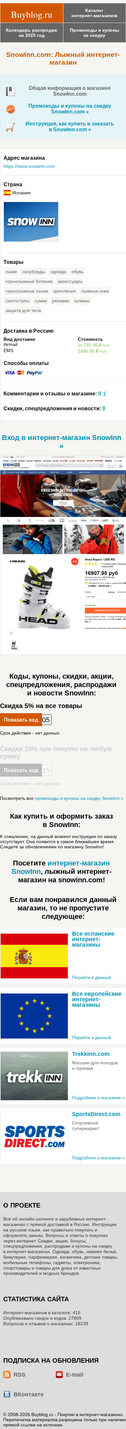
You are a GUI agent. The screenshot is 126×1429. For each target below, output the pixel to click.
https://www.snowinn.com (29, 166)
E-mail (74, 1374)
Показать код (21, 720)
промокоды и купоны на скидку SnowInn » (79, 798)
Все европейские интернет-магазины (96, 999)
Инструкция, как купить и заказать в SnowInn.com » (70, 126)
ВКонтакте (29, 1394)
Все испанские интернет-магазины (93, 939)
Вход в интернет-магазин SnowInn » (61, 442)
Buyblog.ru (31, 14)
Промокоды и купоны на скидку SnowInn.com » (69, 108)
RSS (20, 1374)
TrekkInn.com (91, 1054)
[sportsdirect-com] (34, 1136)
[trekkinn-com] (34, 1076)
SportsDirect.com (96, 1114)
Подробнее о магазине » (98, 1097)
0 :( (55, 393)
